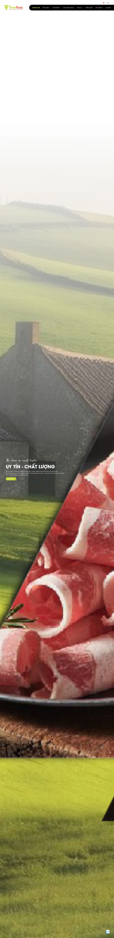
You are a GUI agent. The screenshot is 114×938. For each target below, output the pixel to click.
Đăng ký (98, 2)
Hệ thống (98, 7)
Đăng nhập (91, 2)
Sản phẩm (56, 7)
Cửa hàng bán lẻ (68, 7)
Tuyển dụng (89, 7)
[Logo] (13, 7)
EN (110, 2)
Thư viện (108, 7)
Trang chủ (36, 7)
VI (105, 2)
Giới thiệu (45, 7)
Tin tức (79, 7)
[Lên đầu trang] (111, 935)
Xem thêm (10, 478)
